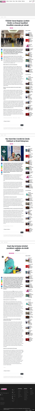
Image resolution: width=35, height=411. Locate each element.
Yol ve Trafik (26, 391)
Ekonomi (11, 1)
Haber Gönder (2, 404)
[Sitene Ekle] (2, 394)
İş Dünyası (19, 1)
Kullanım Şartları (2, 402)
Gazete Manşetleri (25, 399)
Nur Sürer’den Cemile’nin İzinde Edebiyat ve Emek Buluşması (30, 66)
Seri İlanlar (25, 397)
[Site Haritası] (1, 394)
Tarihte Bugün (26, 395)
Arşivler (14, 396)
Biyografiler (31, 392)
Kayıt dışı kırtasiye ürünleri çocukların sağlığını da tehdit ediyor (30, 78)
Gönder (22, 232)
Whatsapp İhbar (2, 403)
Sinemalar (25, 396)
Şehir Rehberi (26, 398)
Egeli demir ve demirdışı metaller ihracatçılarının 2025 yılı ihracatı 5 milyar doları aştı (30, 108)
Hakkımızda (2, 397)
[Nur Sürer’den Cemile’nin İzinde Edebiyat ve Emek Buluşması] (12, 153)
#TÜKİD (4, 367)
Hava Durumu (26, 390)
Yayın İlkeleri (2, 398)
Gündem (7, 1)
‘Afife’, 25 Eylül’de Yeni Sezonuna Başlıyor (30, 49)
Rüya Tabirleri (32, 393)
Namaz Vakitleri (26, 392)
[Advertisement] (17, 10)
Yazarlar (14, 394)
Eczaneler (25, 393)
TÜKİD (22, 351)
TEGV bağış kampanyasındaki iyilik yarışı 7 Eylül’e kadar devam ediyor (30, 60)
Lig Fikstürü (25, 394)
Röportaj (23, 1)
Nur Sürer (10, 189)
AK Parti (19, 58)
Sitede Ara (31, 390)
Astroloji (31, 394)
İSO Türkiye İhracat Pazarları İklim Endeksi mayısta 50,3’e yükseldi (30, 114)
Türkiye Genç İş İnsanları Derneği (8, 56)
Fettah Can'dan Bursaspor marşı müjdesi (30, 92)
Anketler (31, 391)
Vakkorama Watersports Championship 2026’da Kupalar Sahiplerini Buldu (30, 34)
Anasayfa (2, 242)
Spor (18, 397)
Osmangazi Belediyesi (6, 174)
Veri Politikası (2, 399)
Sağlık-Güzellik (5, 242)
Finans (14, 1)
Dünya (16, 1)
